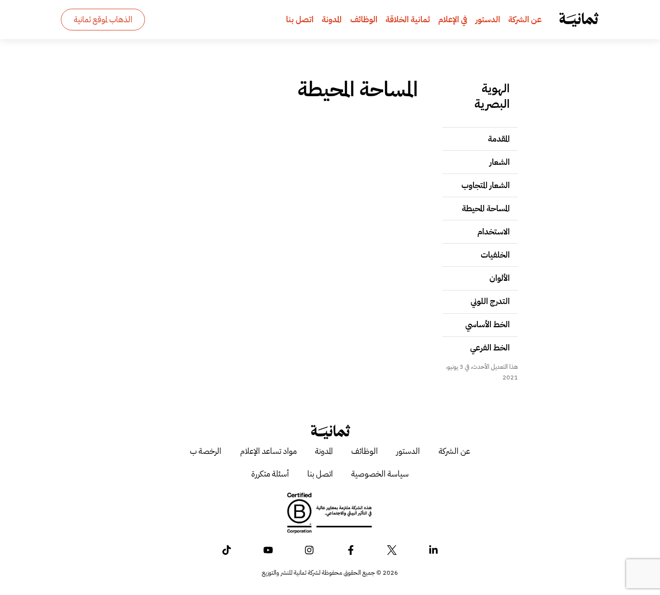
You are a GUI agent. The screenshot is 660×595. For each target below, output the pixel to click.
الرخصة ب (205, 451)
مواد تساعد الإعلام (268, 451)
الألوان (499, 278)
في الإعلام (452, 19)
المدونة (332, 19)
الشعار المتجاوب (485, 185)
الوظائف (363, 19)
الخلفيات (495, 254)
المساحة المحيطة (486, 208)
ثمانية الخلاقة (408, 19)
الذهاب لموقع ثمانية (103, 19)
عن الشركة (525, 19)
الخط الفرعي (490, 347)
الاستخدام (493, 231)
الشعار (499, 162)
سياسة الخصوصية (380, 473)
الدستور (487, 19)
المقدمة (499, 138)
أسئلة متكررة (270, 473)
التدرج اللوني (490, 301)
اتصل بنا (300, 19)
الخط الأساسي (487, 324)
